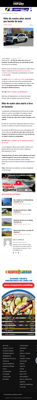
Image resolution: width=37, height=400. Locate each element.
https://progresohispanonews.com (20, 242)
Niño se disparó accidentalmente (17, 92)
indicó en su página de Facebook (16, 79)
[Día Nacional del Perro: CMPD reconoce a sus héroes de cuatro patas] (7, 212)
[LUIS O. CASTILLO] (8, 246)
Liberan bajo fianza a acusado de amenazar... (23, 231)
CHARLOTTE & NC (8, 24)
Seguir (32, 319)
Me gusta (31, 316)
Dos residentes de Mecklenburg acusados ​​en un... (23, 201)
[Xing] (18, 252)
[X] (16, 252)
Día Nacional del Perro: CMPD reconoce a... (22, 211)
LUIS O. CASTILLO (6, 58)
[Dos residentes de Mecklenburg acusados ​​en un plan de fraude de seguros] (7, 202)
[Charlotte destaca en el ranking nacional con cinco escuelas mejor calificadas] (7, 222)
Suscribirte (31, 334)
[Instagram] (13, 252)
